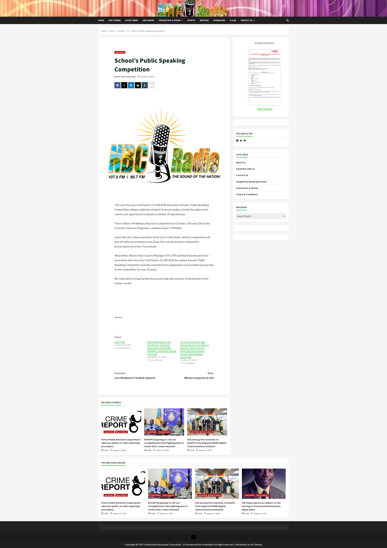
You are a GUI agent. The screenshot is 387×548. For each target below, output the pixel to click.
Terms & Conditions (247, 194)
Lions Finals (119, 342)
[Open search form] (287, 20)
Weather (204, 20)
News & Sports (121, 432)
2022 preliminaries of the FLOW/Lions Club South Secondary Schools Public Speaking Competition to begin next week (162, 348)
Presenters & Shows (169, 20)
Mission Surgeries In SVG (199, 375)
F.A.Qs (233, 20)
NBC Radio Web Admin (126, 77)
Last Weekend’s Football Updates (134, 375)
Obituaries (148, 20)
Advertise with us (245, 168)
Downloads (219, 20)
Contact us (247, 20)
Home (101, 20)
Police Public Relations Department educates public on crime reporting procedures (121, 443)
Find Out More (264, 108)
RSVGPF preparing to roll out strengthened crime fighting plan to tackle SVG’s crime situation (164, 443)
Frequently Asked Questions (251, 181)
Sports (191, 20)
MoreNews (241, 544)
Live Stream (114, 20)
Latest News (131, 20)
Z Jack (106, 450)
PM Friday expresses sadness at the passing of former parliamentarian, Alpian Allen (261, 506)
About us (241, 162)
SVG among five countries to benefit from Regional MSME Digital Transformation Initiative (206, 443)
